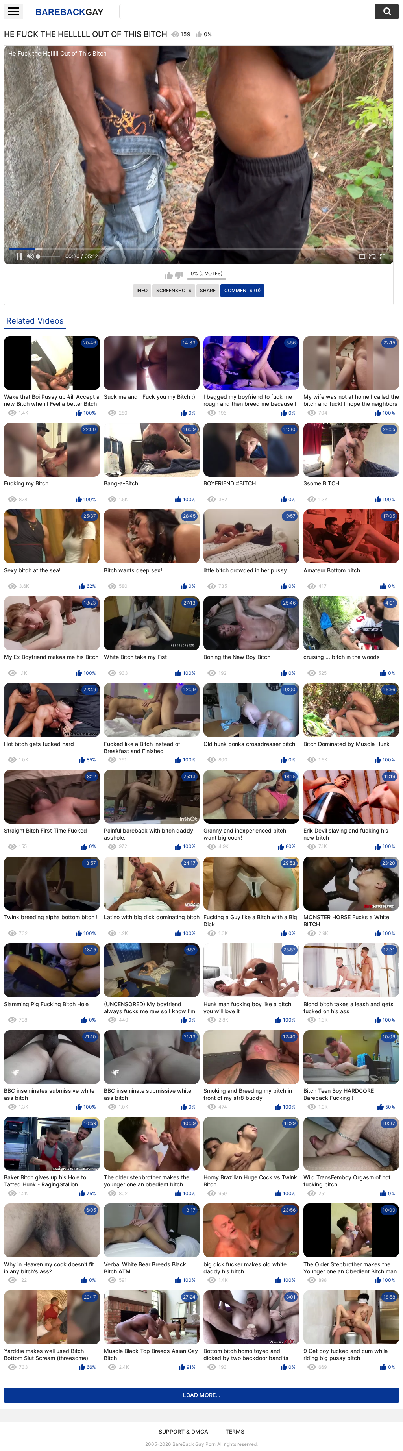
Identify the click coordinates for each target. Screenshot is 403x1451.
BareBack (69, 12)
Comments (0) (242, 290)
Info (142, 290)
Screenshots (174, 290)
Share (208, 290)
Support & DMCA (183, 1431)
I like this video (169, 275)
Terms (235, 1431)
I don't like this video (179, 275)
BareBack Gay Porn (194, 1444)
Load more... (201, 1395)
